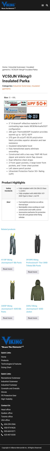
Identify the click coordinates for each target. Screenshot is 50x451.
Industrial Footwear (9, 385)
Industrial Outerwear (17, 67)
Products (4, 360)
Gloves (4, 392)
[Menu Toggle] (43, 5)
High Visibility (6, 399)
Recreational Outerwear (10, 378)
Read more (7, 269)
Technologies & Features (11, 364)
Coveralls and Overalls (10, 388)
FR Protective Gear (8, 395)
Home (4, 67)
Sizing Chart (6, 367)
